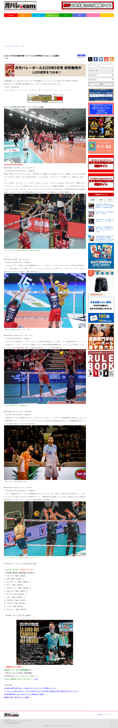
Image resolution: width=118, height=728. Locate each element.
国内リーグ (24, 15)
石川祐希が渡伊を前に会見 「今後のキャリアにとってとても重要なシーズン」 (30, 688)
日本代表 (10, 15)
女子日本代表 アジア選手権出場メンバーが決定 (105, 212)
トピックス (93, 15)
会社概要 (99, 714)
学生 (66, 15)
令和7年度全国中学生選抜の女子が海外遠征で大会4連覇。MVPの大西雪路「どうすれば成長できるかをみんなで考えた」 (105, 239)
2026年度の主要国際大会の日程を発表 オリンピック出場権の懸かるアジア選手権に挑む (105, 206)
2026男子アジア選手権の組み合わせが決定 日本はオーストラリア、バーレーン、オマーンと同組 (105, 229)
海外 (79, 15)
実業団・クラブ (52, 15)
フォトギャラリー (107, 15)
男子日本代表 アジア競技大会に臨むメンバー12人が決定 (105, 220)
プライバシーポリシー (108, 714)
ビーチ (38, 15)
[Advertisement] (59, 31)
